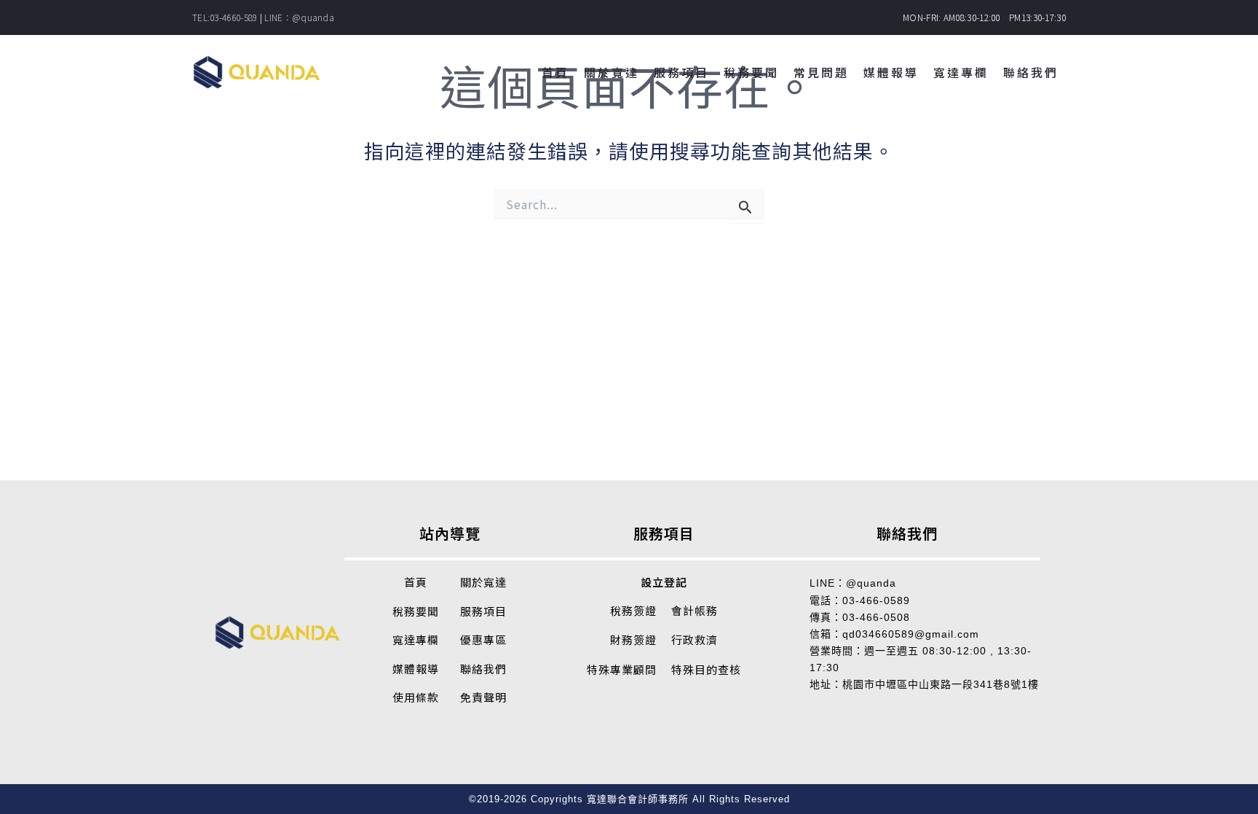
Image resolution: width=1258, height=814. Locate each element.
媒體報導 (415, 668)
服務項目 (483, 611)
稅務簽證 (633, 610)
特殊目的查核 (706, 669)
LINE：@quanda (299, 17)
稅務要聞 (415, 611)
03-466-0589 (876, 600)
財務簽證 (633, 639)
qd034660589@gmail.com (910, 634)
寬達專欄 (415, 639)
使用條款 (415, 697)
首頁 (415, 582)
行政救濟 (694, 639)
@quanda (871, 583)
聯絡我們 (483, 668)
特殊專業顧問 (622, 669)
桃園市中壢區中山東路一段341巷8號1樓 (940, 684)
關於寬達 (483, 582)
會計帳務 (694, 610)
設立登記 (664, 582)
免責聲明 (483, 697)
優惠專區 (483, 639)
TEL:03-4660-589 (225, 17)
